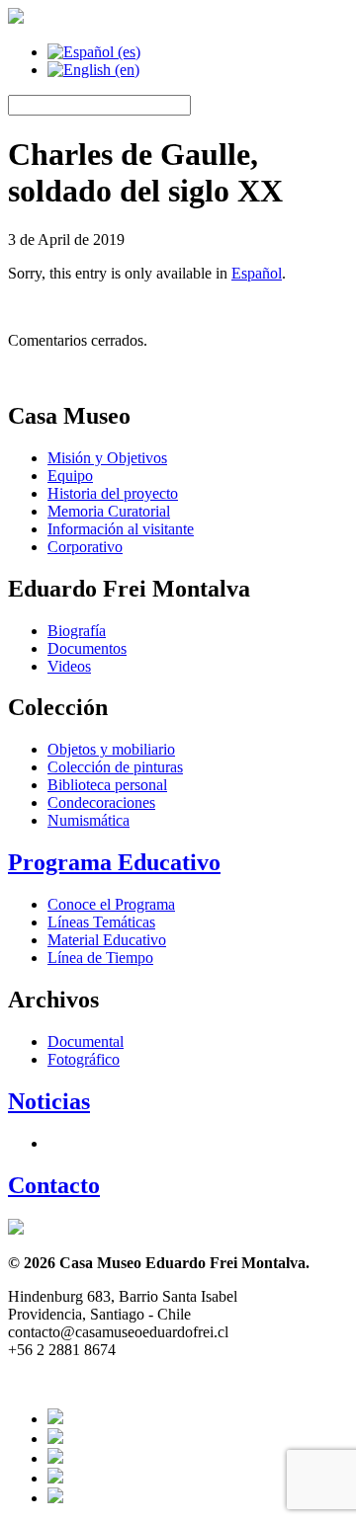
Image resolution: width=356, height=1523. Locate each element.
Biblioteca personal (107, 784)
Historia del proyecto (112, 493)
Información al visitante (120, 529)
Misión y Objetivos (107, 457)
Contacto (54, 1185)
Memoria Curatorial (108, 511)
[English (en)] (93, 69)
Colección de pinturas (115, 767)
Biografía (76, 630)
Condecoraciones (101, 802)
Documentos (87, 648)
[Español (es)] (93, 51)
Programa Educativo (114, 862)
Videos (69, 666)
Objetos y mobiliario (111, 749)
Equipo (70, 475)
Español (256, 273)
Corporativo (85, 546)
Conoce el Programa (111, 904)
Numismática (88, 820)
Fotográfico (83, 1059)
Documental (85, 1041)
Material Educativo (106, 939)
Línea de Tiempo (100, 957)
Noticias (49, 1101)
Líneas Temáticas (101, 922)
